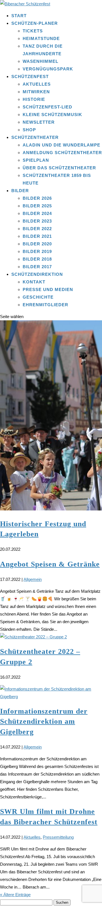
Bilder (20, 190)
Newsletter (39, 122)
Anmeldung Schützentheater (62, 152)
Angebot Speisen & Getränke (50, 564)
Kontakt (34, 281)
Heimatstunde (41, 38)
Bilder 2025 (37, 205)
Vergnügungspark (48, 68)
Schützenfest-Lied (47, 107)
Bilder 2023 (37, 221)
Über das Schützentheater (59, 167)
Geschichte (38, 297)
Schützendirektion (37, 274)
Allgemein (33, 579)
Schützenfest (30, 76)
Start (19, 15)
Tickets (33, 30)
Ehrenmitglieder (45, 304)
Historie (34, 99)
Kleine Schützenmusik (52, 114)
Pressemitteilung (58, 837)
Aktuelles (37, 84)
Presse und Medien (48, 289)
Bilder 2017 (37, 266)
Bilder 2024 (37, 213)
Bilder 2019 (37, 251)
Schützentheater (35, 137)
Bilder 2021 (37, 236)
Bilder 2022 (37, 228)
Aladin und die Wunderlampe (61, 145)
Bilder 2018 (37, 259)
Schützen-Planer (34, 23)
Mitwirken (36, 91)
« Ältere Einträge (15, 894)
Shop (29, 129)
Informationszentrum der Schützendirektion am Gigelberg (44, 721)
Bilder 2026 (37, 198)
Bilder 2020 (37, 243)
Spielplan (36, 160)
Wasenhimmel (40, 61)
